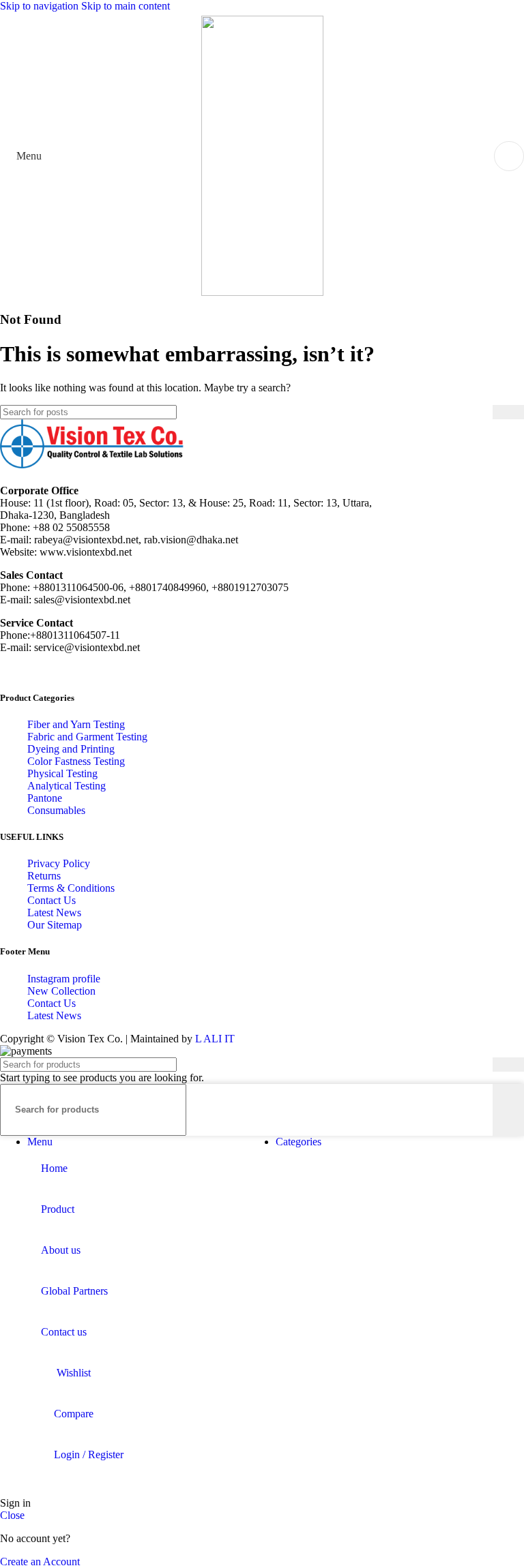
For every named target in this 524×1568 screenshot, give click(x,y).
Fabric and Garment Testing (87, 736)
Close (12, 1515)
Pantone (44, 798)
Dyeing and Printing (71, 749)
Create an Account (40, 1561)
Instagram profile (63, 978)
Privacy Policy (58, 863)
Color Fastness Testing (76, 761)
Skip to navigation (40, 6)
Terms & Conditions (71, 888)
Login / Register (88, 1454)
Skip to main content (125, 6)
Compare (73, 1413)
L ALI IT (215, 1038)
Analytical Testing (66, 785)
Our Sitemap (54, 925)
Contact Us (51, 900)
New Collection (61, 991)
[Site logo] (262, 292)
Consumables (56, 810)
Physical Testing (62, 773)
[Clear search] (482, 412)
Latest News (54, 912)
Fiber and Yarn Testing (76, 724)
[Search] (508, 412)
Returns (44, 875)
